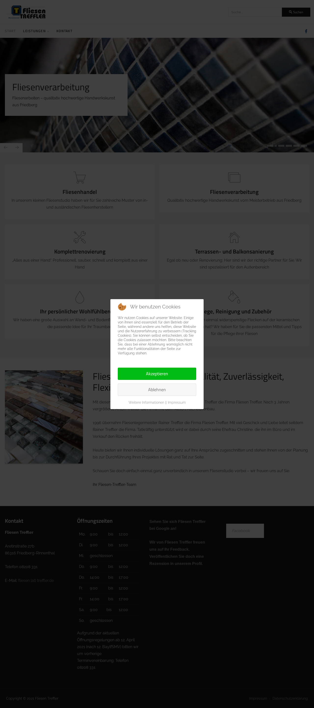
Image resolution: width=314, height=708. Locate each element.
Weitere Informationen (146, 402)
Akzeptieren (157, 373)
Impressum (177, 402)
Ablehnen (157, 389)
